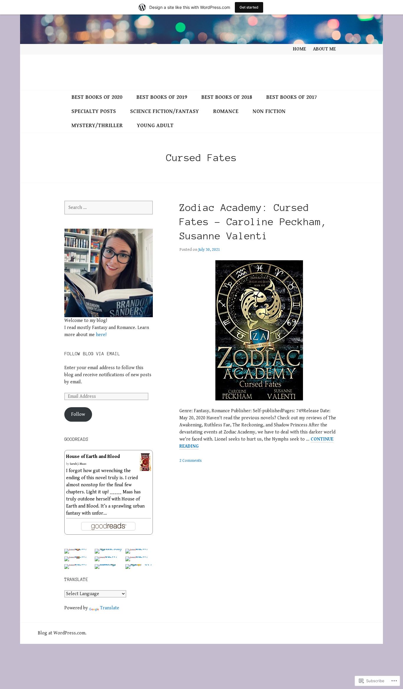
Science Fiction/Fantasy (164, 111)
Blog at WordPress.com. (62, 633)
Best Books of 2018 (226, 97)
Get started (249, 7)
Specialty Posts (93, 111)
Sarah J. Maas (78, 464)
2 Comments (190, 460)
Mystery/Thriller (97, 125)
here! (101, 335)
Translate (109, 608)
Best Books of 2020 (96, 97)
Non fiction (269, 111)
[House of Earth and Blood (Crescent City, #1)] (145, 467)
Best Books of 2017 (291, 97)
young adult (155, 125)
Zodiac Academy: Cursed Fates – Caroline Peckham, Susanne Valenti (253, 221)
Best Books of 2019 (161, 97)
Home (299, 49)
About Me (324, 49)
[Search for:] (108, 207)
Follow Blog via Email (92, 353)
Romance (225, 111)
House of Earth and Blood (93, 456)
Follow (78, 414)
